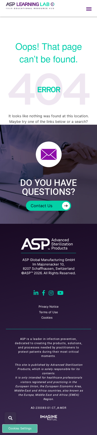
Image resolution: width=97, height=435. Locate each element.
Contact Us (49, 206)
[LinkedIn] (36, 293)
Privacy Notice (49, 306)
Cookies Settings (20, 428)
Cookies (47, 317)
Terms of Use (48, 312)
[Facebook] (44, 293)
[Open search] (10, 418)
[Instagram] (51, 293)
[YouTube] (60, 293)
